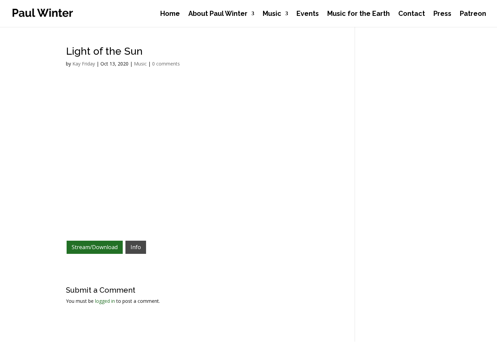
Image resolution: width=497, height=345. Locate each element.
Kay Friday (83, 63)
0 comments (166, 63)
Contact (411, 14)
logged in (105, 301)
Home (170, 14)
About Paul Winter (217, 14)
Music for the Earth (358, 14)
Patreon (473, 14)
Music (272, 14)
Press (442, 14)
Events (308, 14)
